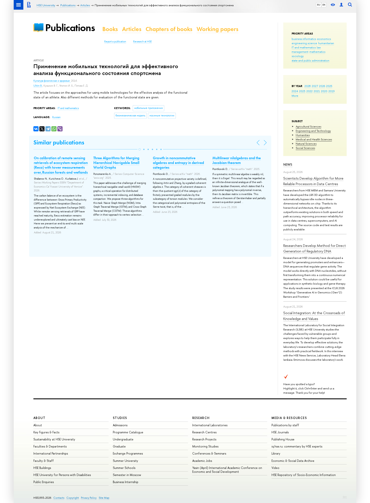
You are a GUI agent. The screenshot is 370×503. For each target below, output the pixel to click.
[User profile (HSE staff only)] (341, 5)
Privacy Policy (89, 498)
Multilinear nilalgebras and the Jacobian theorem (236, 160)
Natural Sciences (306, 144)
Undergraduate (123, 439)
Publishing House (283, 439)
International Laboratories (209, 425)
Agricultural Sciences (308, 126)
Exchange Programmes (128, 453)
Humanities (303, 135)
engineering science (304, 43)
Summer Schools (124, 468)
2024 (295, 91)
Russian (56, 117)
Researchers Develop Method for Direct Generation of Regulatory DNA (314, 248)
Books (110, 29)
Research (201, 418)
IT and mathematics (304, 47)
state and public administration (310, 60)
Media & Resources (289, 418)
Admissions (120, 425)
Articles (131, 29)
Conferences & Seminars (209, 453)
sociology (298, 56)
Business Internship (125, 482)
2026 (322, 86)
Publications (70, 27)
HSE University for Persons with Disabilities (62, 475)
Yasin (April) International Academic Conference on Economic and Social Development (227, 470)
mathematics (317, 52)
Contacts (58, 498)
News (287, 164)
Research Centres (204, 432)
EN (323, 4)
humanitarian (326, 43)
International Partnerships (50, 453)
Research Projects (204, 439)
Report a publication (115, 41)
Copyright (72, 498)
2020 (324, 91)
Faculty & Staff (43, 461)
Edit (345, 496)
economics (324, 39)
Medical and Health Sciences (314, 139)
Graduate (119, 446)
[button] (139, 149)
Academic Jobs (202, 461)
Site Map (104, 498)
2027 (315, 86)
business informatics (304, 39)
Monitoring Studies (205, 446)
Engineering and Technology (313, 131)
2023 (302, 91)
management (300, 52)
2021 (317, 91)
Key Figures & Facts (46, 432)
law (319, 47)
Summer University (125, 461)
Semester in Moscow (127, 475)
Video (275, 468)
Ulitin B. (37, 85)
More (295, 96)
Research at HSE (142, 41)
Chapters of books (169, 29)
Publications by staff (285, 425)
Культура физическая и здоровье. (52, 81)
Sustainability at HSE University (54, 439)
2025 (329, 86)
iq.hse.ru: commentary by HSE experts (297, 446)
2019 (331, 91)
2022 (309, 91)
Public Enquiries (43, 482)
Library (276, 453)
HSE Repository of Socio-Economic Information (304, 475)
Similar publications (58, 142)
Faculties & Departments (50, 446)
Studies (120, 418)
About (39, 418)
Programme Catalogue (128, 432)
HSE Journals (280, 432)
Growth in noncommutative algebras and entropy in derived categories (178, 163)
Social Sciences (305, 148)
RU (318, 4)
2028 (307, 86)
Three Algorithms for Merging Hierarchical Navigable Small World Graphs (116, 163)
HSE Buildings (42, 468)
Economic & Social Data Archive (293, 461)
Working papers (217, 29)
